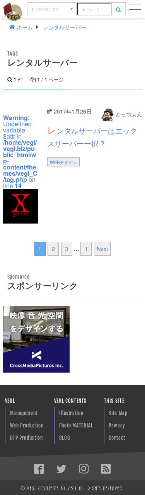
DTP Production (26, 438)
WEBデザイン (63, 162)
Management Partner (24, 415)
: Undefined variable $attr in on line (20, 151)
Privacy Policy (117, 427)
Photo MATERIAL (76, 425)
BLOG (64, 438)
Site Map (118, 413)
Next (102, 248)
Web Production (27, 425)
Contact (117, 438)
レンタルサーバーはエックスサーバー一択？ (92, 136)
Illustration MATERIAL (71, 415)
